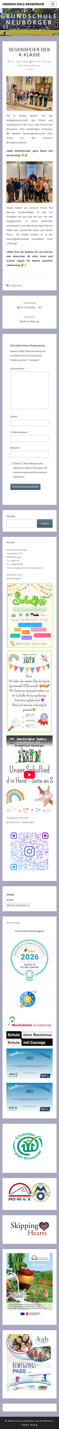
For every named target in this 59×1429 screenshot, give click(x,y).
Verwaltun (12, 922)
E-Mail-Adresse (19, 432)
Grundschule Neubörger (23, 4)
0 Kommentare (31, 65)
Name (14, 416)
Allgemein (16, 285)
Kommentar (18, 368)
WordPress (46, 1420)
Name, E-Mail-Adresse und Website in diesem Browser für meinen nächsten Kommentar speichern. (30, 470)
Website (15, 447)
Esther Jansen (41, 61)
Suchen (10, 516)
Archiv (10, 899)
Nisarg (34, 1424)
